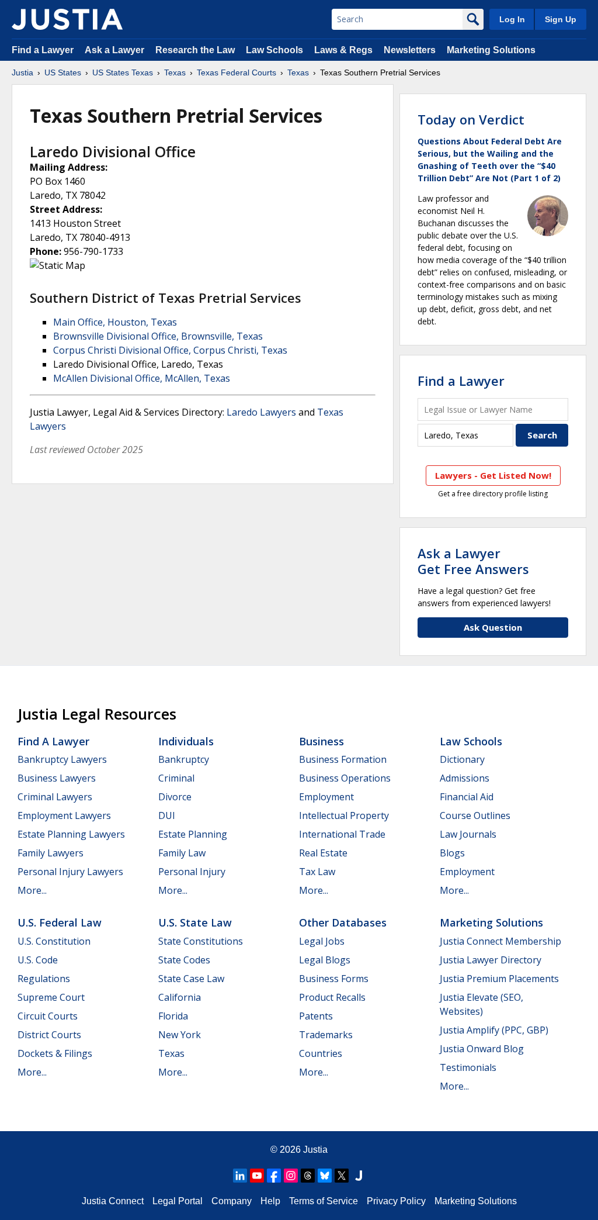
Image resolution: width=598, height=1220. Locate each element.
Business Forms (333, 978)
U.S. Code (38, 959)
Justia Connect (113, 1201)
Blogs (452, 852)
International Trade (342, 834)
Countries (320, 1053)
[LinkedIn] (240, 1176)
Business (321, 741)
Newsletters (410, 50)
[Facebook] (274, 1176)
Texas (175, 72)
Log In (512, 19)
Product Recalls (332, 997)
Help (270, 1201)
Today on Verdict (471, 119)
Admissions (464, 778)
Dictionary (462, 759)
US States (62, 72)
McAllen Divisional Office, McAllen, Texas (141, 378)
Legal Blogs (324, 959)
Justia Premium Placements (499, 978)
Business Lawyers (57, 778)
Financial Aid (466, 796)
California (179, 997)
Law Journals (468, 834)
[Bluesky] (325, 1176)
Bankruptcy (183, 759)
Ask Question (493, 627)
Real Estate (323, 852)
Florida (173, 1016)
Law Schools (274, 50)
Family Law (182, 852)
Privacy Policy (396, 1201)
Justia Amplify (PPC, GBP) (494, 1030)
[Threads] (308, 1176)
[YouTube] (257, 1176)
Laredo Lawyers (261, 412)
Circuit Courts (48, 1016)
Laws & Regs (343, 50)
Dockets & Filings (55, 1053)
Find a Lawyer (43, 50)
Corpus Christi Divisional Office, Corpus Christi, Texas (170, 350)
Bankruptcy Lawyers (62, 759)
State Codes (184, 959)
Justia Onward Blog (482, 1048)
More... (32, 890)
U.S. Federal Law (60, 922)
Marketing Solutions (491, 50)
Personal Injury (191, 871)
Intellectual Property (344, 815)
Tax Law (317, 871)
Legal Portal (177, 1201)
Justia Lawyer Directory (490, 959)
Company (231, 1201)
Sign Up (560, 19)
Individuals (186, 741)
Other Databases (343, 922)
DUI (166, 815)
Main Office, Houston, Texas (115, 322)
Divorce (175, 796)
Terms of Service (323, 1201)
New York (179, 1034)
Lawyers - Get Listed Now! (493, 475)
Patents (316, 1016)
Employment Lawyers (64, 815)
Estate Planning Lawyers (71, 834)
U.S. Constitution (54, 941)
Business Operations (345, 778)
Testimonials (468, 1067)
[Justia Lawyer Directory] (359, 1176)
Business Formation (343, 759)
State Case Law (191, 978)
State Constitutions (200, 941)
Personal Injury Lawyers (70, 871)
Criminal (176, 778)
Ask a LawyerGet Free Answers (473, 560)
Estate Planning (192, 834)
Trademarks (326, 1034)
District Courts (49, 1034)
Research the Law (195, 50)
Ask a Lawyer (116, 50)
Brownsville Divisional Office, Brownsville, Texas (158, 336)
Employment (326, 796)
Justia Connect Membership (500, 941)
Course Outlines (475, 815)
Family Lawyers (51, 852)
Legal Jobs (322, 941)
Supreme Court (51, 997)
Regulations (44, 978)
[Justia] (67, 19)
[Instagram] (291, 1176)
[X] (342, 1176)
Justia (22, 72)
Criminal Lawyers (55, 796)
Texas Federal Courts (236, 72)
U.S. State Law (195, 922)
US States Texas (122, 72)
